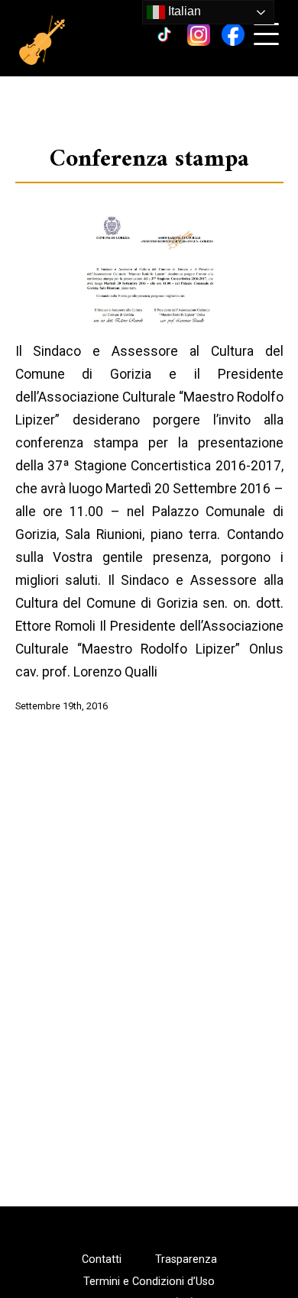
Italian (183, 11)
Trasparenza (186, 1260)
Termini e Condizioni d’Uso (149, 1282)
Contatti (101, 1260)
